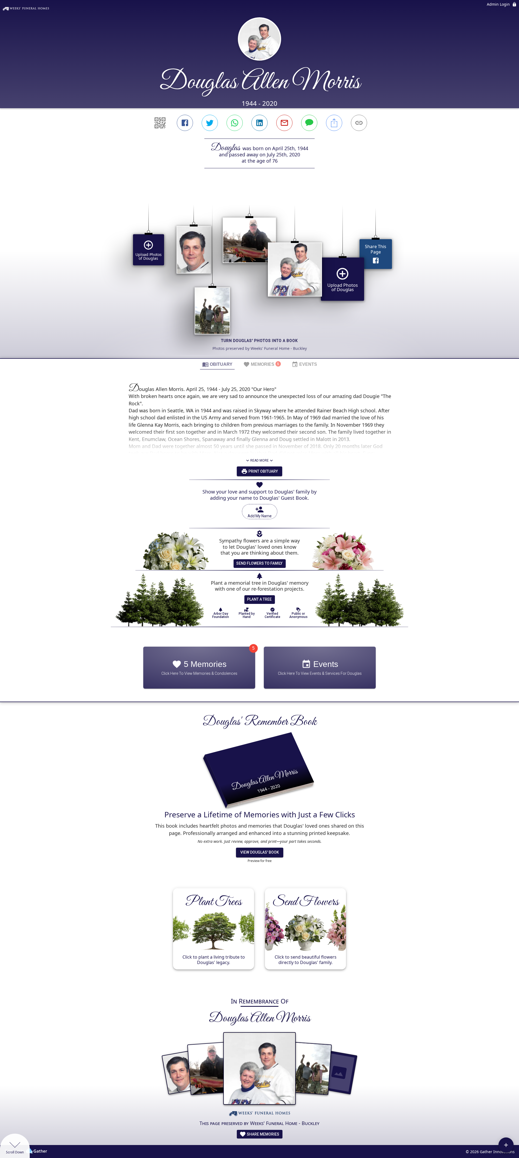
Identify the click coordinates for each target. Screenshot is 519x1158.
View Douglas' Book (259, 852)
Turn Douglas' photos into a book (259, 340)
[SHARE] (334, 123)
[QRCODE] (160, 123)
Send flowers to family (259, 563)
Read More (259, 460)
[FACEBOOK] (185, 123)
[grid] (259, 272)
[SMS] (309, 123)
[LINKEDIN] (259, 123)
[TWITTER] (210, 123)
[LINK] (359, 123)
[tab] (217, 364)
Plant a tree (259, 599)
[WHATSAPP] (235, 123)
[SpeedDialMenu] (506, 1145)
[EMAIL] (284, 123)
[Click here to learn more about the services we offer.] (259, 1114)
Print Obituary (263, 471)
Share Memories (262, 1134)
